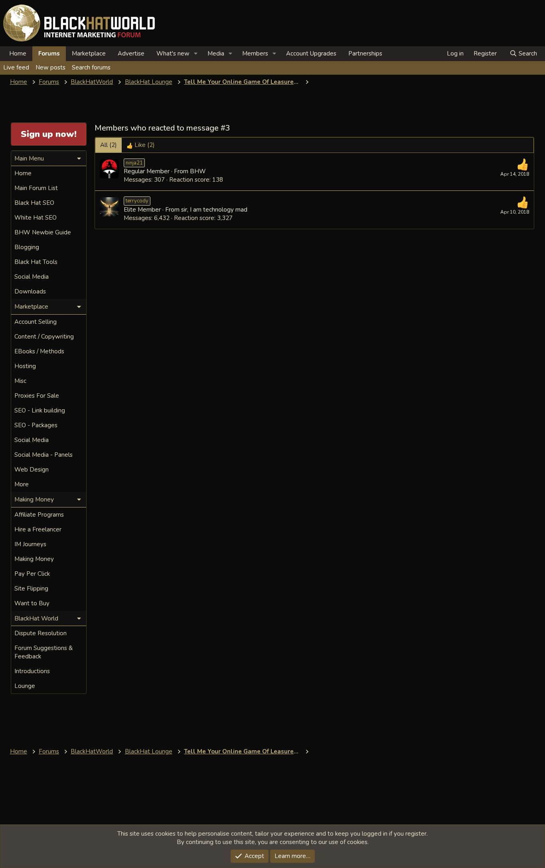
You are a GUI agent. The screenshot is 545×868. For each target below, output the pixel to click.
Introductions (32, 671)
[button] (195, 53)
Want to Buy (31, 603)
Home (17, 53)
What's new (173, 53)
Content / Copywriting (44, 337)
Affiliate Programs (39, 515)
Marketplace (89, 53)
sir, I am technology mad (214, 210)
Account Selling (35, 322)
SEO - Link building (39, 410)
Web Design (31, 470)
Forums (49, 53)
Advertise (131, 53)
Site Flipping (31, 589)
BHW (198, 171)
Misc (20, 381)
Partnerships (365, 53)
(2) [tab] (108, 145)
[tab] (141, 145)
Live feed (16, 67)
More (21, 484)
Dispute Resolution (40, 633)
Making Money (34, 559)
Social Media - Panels (43, 455)
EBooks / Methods (39, 351)
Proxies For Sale (36, 396)
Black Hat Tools (35, 262)
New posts (50, 67)
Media (215, 53)
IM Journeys (30, 544)
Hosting (25, 366)
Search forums (91, 67)
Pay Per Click (32, 574)
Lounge (24, 686)
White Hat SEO (35, 218)
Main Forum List (36, 188)
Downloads (30, 291)
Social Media (31, 277)
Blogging (26, 247)
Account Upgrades (311, 53)
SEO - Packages (35, 425)
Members (255, 53)
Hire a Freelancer (37, 529)
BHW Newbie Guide (42, 232)
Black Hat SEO (34, 203)
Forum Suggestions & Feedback (43, 652)
